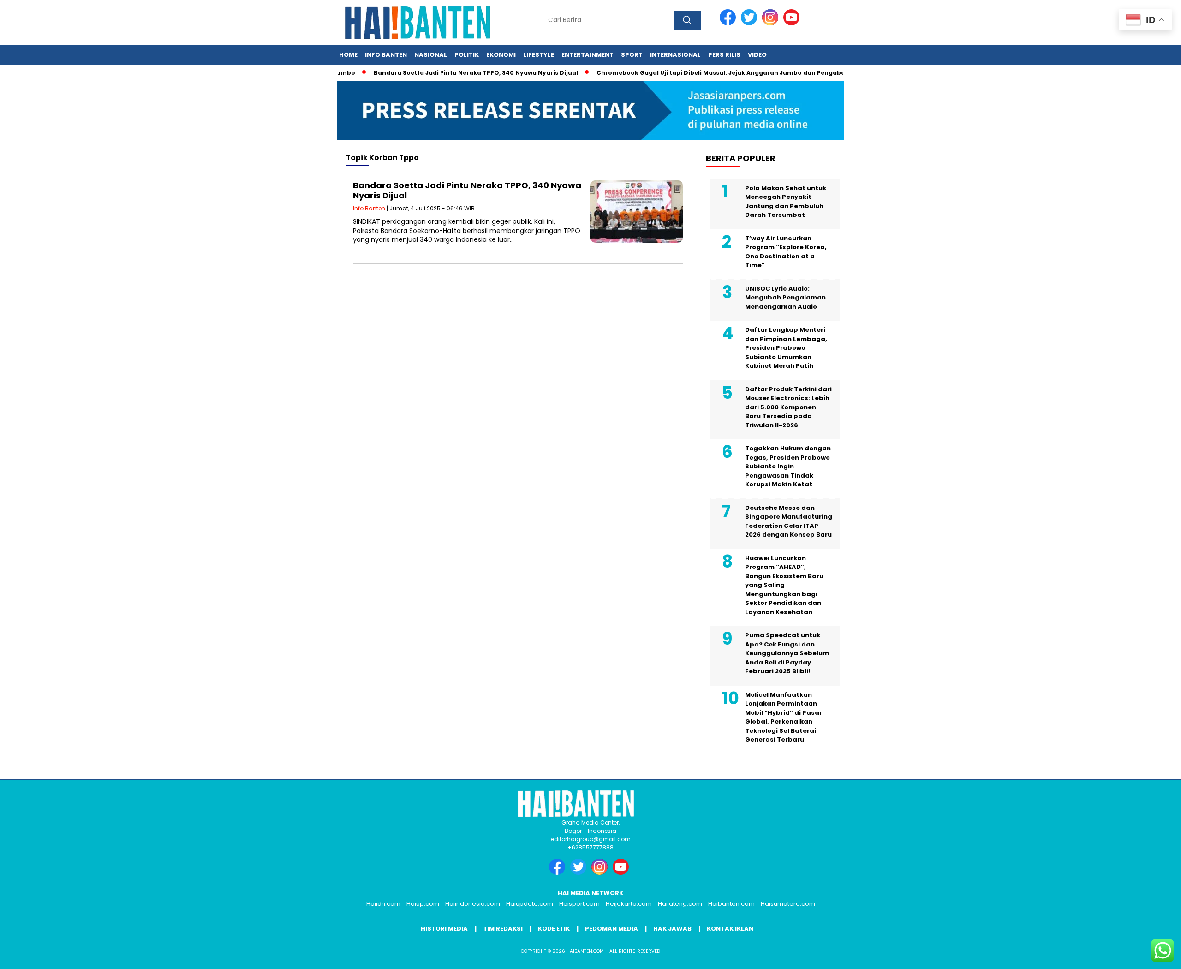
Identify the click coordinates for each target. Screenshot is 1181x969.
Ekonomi (501, 54)
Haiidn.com (383, 903)
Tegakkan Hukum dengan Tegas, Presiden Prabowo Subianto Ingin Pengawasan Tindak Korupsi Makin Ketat (788, 466)
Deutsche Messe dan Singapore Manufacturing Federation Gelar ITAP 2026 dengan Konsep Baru (788, 521)
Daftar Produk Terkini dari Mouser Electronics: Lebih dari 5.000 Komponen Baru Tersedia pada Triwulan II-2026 (788, 407)
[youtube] (793, 23)
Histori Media (444, 928)
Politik (466, 54)
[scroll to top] (1138, 954)
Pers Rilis (724, 54)
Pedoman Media (611, 928)
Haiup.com (422, 903)
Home (348, 54)
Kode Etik (554, 928)
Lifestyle (538, 54)
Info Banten (386, 54)
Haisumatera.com (788, 903)
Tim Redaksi (503, 928)
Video (757, 54)
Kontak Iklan (730, 928)
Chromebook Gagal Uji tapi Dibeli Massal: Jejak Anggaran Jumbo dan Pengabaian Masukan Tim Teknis (739, 73)
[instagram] (771, 23)
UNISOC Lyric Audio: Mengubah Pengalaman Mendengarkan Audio (785, 297)
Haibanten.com (731, 903)
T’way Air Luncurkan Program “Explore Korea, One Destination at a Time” (786, 252)
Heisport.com (579, 903)
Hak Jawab (672, 928)
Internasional (675, 54)
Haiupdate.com (529, 903)
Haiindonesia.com (472, 903)
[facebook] (729, 23)
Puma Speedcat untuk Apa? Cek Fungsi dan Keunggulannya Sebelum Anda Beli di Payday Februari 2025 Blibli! (787, 653)
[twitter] (750, 23)
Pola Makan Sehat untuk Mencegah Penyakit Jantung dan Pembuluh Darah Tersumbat (785, 202)
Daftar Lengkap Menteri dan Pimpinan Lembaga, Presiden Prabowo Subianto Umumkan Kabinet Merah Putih (786, 347)
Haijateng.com (680, 903)
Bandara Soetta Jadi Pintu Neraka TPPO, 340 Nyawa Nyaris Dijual (456, 73)
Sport (632, 54)
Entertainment (587, 54)
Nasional (430, 54)
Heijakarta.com (629, 903)
